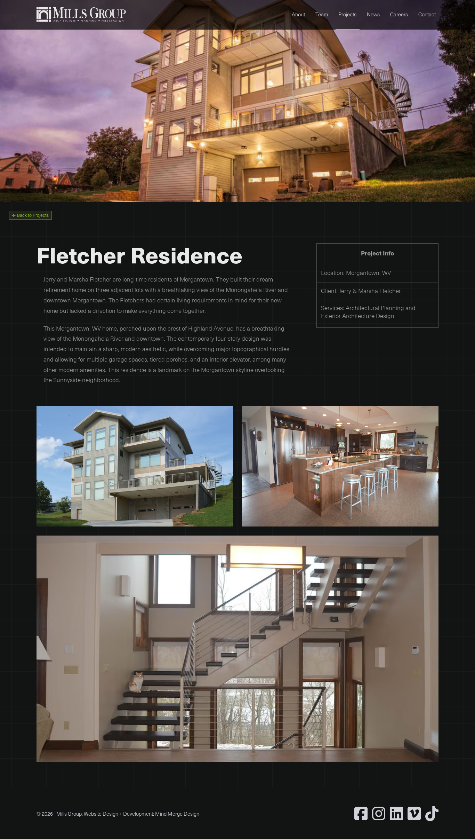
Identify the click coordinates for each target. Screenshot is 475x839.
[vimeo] (414, 813)
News (373, 14)
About (298, 14)
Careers (399, 14)
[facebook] (361, 813)
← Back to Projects (30, 215)
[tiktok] (431, 813)
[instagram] (378, 813)
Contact (427, 14)
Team (321, 14)
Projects (347, 14)
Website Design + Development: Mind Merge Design (141, 813)
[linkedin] (396, 813)
